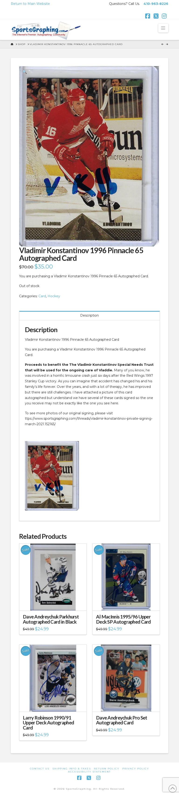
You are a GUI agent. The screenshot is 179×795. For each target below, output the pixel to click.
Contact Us (39, 768)
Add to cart (54, 603)
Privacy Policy (135, 768)
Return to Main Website (30, 4)
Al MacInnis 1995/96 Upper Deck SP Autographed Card (123, 619)
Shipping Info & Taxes (71, 768)
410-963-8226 (156, 4)
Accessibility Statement (89, 771)
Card (42, 296)
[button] (163, 28)
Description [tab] (89, 315)
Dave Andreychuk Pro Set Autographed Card (121, 720)
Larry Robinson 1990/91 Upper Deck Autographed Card (48, 723)
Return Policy (106, 768)
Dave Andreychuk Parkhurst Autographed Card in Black (51, 619)
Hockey (54, 296)
